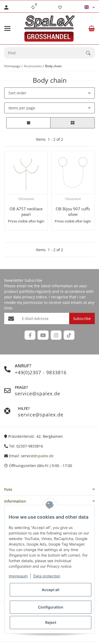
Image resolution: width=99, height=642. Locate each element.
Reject (50, 622)
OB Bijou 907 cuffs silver (73, 211)
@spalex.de (43, 455)
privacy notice (34, 296)
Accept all (50, 589)
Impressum (18, 576)
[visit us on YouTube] (42, 335)
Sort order (17, 92)
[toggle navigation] (7, 28)
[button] (89, 7)
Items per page (21, 107)
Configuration (50, 607)
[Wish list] (60, 7)
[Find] (90, 53)
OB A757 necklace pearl (26, 211)
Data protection (46, 576)
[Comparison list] (33, 7)
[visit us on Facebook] (30, 335)
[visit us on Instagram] (56, 335)
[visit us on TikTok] (69, 335)
